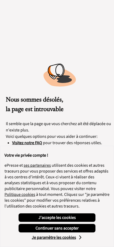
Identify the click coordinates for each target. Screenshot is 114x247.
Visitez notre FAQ (27, 143)
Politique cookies (20, 194)
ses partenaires (37, 165)
